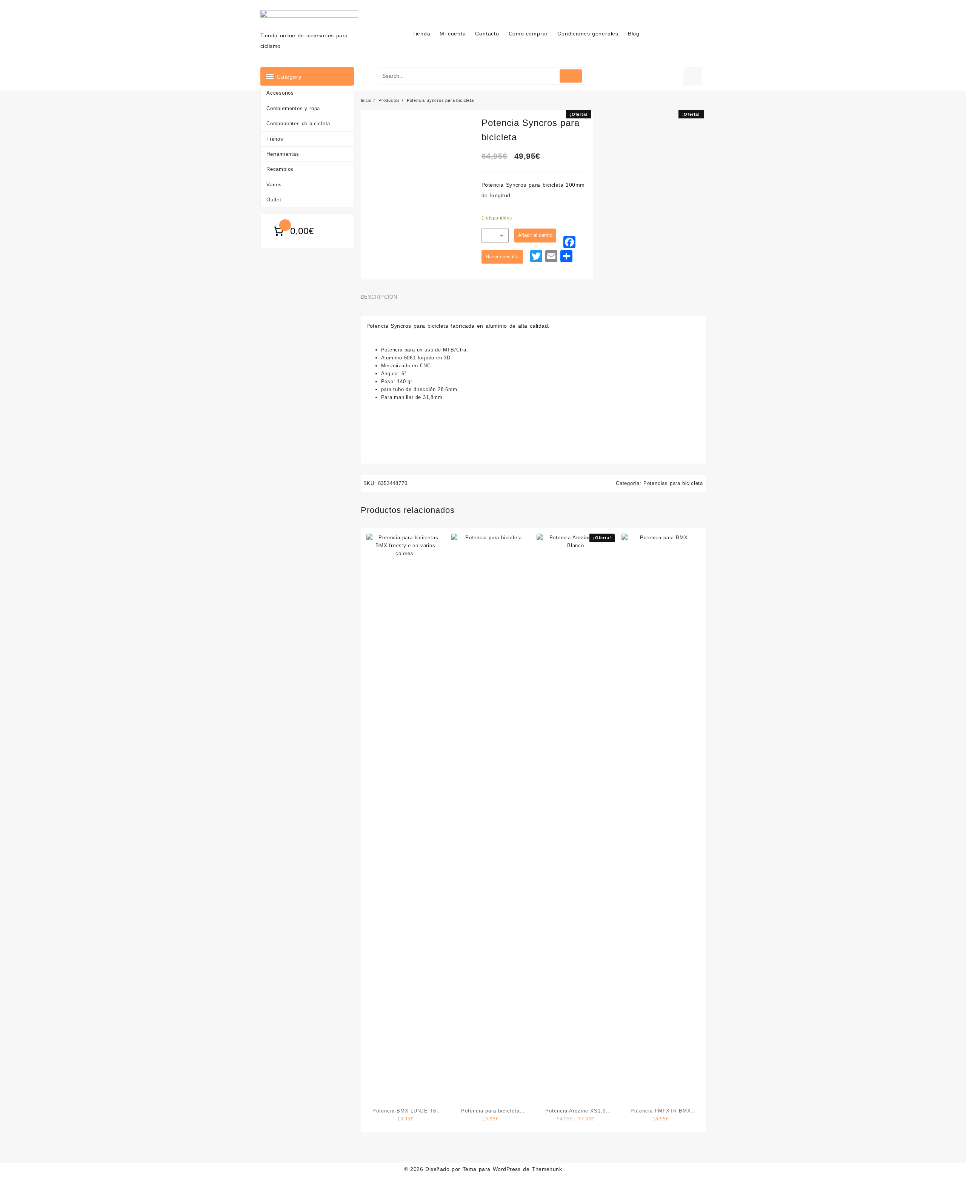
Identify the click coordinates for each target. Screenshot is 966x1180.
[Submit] (571, 76)
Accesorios (280, 93)
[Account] (692, 76)
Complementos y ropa (293, 108)
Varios (274, 184)
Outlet (273, 200)
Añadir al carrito (535, 235)
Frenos (274, 139)
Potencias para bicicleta (673, 483)
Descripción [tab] (379, 297)
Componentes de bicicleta (298, 123)
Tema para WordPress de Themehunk (512, 1169)
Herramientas (282, 154)
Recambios (280, 169)
